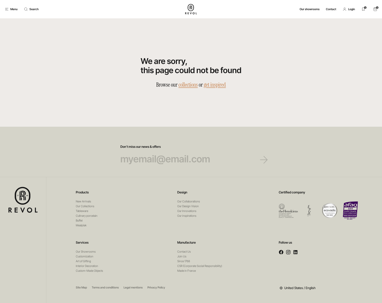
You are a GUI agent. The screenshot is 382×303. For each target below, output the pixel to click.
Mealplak (81, 225)
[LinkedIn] (295, 252)
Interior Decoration (87, 266)
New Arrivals (83, 201)
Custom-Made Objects (89, 270)
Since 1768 (183, 261)
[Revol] (23, 200)
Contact (331, 9)
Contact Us (184, 251)
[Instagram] (288, 252)
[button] (348, 9)
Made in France (186, 270)
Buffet (79, 220)
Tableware (82, 211)
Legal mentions (133, 287)
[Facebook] (281, 252)
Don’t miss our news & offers (140, 147)
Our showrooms (310, 9)
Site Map (81, 287)
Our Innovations (186, 211)
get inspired (215, 84)
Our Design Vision (188, 206)
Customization (84, 256)
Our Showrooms (86, 251)
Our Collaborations (188, 201)
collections (188, 84)
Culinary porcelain (86, 215)
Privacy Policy (156, 287)
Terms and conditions (105, 287)
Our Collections (85, 206)
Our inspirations (186, 215)
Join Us (181, 256)
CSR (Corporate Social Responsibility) (199, 266)
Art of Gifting (83, 261)
